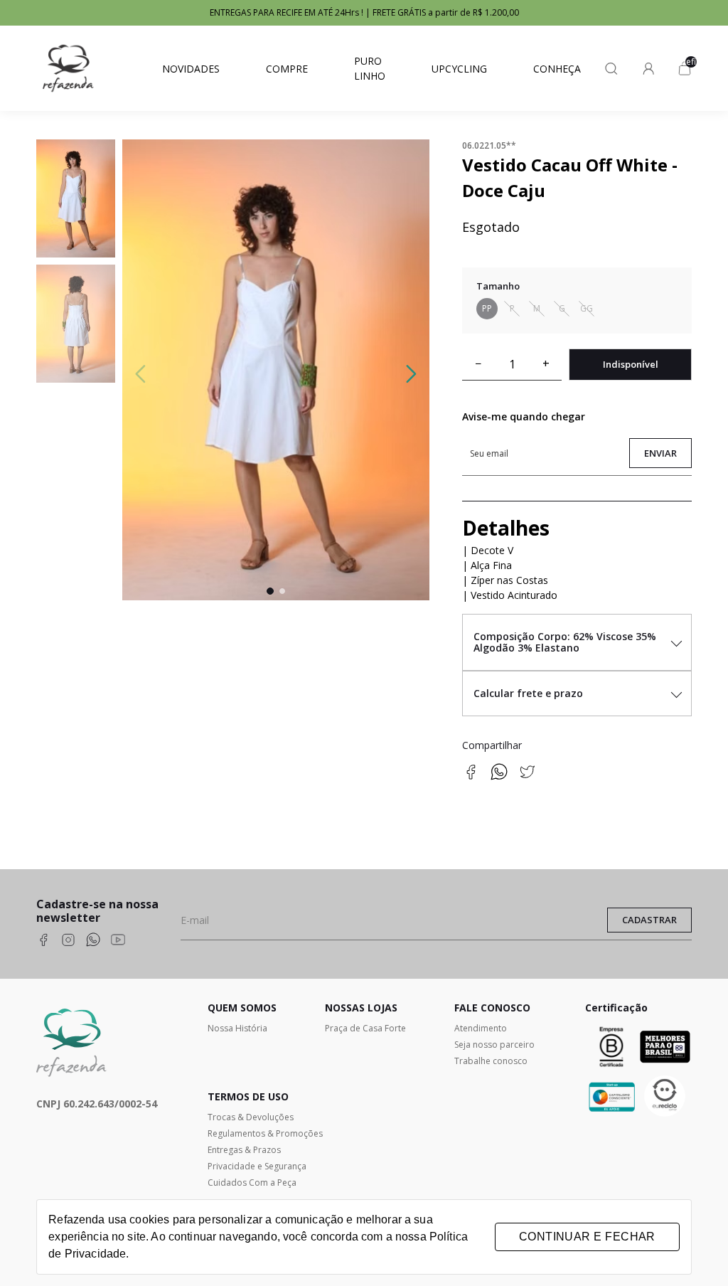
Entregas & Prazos (244, 1150)
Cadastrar (649, 919)
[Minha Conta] (648, 68)
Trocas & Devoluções (251, 1117)
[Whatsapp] (93, 941)
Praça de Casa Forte (365, 1028)
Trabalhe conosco (491, 1061)
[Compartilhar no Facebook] (470, 776)
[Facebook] (43, 941)
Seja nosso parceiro (494, 1044)
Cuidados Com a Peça (252, 1182)
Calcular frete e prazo (528, 693)
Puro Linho (369, 68)
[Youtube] (118, 941)
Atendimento (480, 1028)
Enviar (660, 453)
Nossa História (237, 1028)
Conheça (557, 68)
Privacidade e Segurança (257, 1166)
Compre (287, 68)
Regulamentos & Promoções (265, 1133)
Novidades (191, 68)
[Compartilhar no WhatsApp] (499, 776)
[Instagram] (68, 941)
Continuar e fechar (587, 1237)
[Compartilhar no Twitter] (527, 776)
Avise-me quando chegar (523, 416)
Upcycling (459, 68)
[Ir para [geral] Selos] (665, 1097)
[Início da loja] (68, 68)
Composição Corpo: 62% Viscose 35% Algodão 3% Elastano (564, 641)
